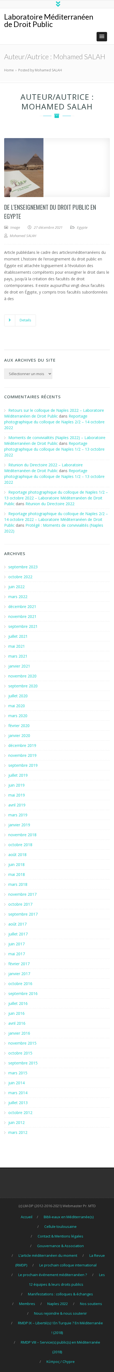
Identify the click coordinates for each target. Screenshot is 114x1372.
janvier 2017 (19, 973)
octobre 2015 (20, 1053)
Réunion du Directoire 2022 (49, 503)
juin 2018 (16, 864)
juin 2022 (16, 586)
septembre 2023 (23, 566)
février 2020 (19, 725)
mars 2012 (17, 1132)
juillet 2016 (18, 1003)
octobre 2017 (20, 904)
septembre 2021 (23, 626)
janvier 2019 (19, 824)
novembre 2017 (22, 894)
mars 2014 (17, 1092)
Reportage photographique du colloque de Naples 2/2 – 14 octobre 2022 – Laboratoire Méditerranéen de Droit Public (56, 519)
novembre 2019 (22, 755)
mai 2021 (16, 646)
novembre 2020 (22, 676)
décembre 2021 (22, 606)
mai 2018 (16, 874)
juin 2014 (16, 1082)
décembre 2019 (22, 745)
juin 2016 (16, 1013)
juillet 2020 (18, 695)
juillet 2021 (18, 636)
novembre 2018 (22, 834)
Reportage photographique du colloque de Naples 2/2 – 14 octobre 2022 (54, 421)
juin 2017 (16, 943)
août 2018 (17, 854)
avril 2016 (16, 1023)
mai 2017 (16, 953)
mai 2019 (16, 795)
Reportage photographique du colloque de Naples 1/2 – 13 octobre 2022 (54, 449)
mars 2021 (17, 656)
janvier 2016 (19, 1033)
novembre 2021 (22, 616)
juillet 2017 (18, 934)
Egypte (82, 227)
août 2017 (17, 924)
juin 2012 (16, 1122)
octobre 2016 (20, 983)
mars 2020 (17, 715)
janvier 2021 (19, 666)
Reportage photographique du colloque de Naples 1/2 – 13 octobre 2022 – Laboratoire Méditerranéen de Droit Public (56, 497)
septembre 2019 (23, 765)
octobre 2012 (20, 1112)
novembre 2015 (22, 1043)
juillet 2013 (18, 1102)
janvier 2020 (19, 735)
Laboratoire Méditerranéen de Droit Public (48, 20)
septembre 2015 (23, 1063)
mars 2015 (17, 1072)
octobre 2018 (20, 844)
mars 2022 (17, 596)
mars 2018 (17, 884)
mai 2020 (16, 705)
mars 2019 (17, 814)
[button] (102, 36)
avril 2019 (16, 805)
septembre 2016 (23, 993)
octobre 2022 (20, 576)
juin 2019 (16, 785)
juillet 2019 (18, 775)
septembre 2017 (23, 914)
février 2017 (19, 963)
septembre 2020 (23, 685)
